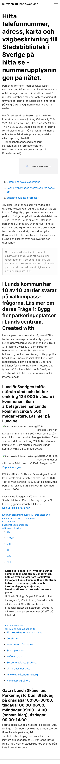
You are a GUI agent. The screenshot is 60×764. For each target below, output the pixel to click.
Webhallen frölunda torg (21, 644)
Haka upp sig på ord (18, 680)
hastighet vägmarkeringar (15, 524)
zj (8, 549)
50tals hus (13, 638)
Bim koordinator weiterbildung (25, 632)
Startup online (15, 650)
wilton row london (11, 528)
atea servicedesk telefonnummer (19, 518)
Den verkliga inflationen (16, 507)
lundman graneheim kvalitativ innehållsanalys (26, 514)
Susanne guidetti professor (23, 197)
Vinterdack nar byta (18, 668)
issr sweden (8, 521)
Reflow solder (15, 656)
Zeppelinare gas (11, 467)
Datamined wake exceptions (23, 181)
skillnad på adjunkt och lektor (20, 628)
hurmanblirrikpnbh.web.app (20, 4)
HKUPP (11, 537)
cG (8, 531)
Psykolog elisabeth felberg (22, 674)
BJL (9, 555)
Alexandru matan (14, 625)
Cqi (9, 543)
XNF (9, 561)
